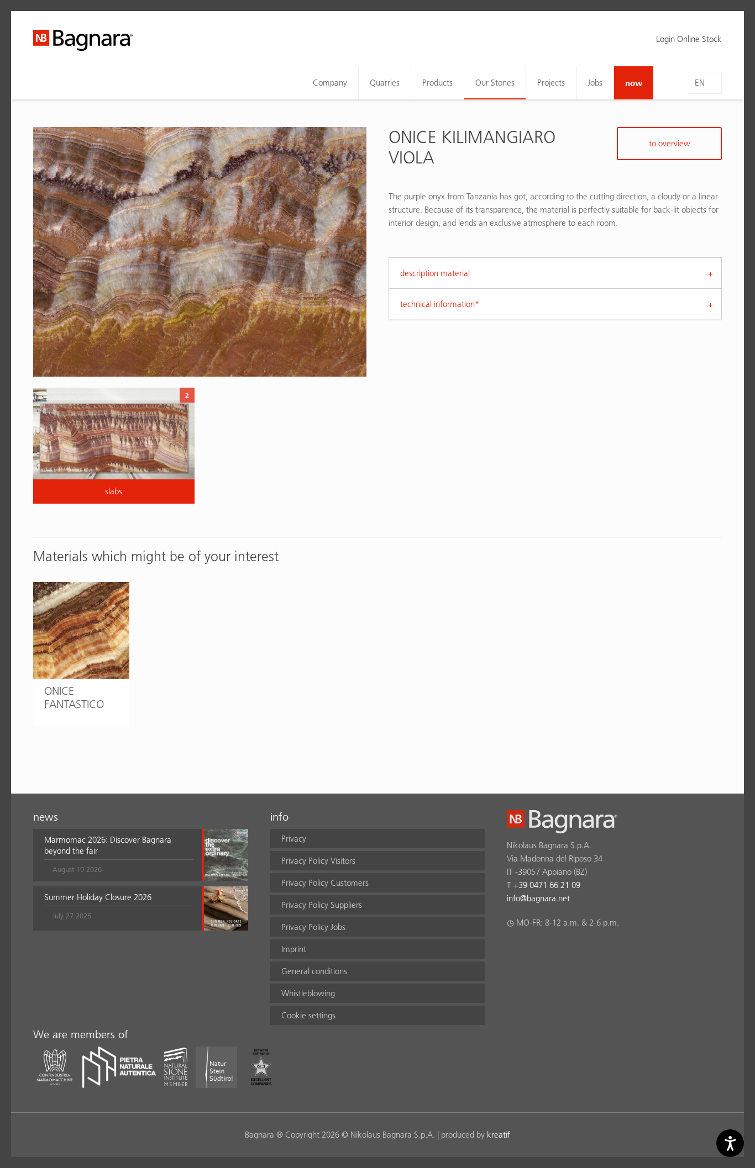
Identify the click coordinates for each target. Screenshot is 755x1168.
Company (330, 82)
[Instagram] (534, 951)
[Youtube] (578, 951)
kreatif (498, 1134)
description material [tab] (435, 273)
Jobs (595, 82)
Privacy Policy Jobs (313, 927)
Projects (551, 82)
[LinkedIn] (556, 951)
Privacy (293, 838)
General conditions (314, 971)
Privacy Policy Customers (325, 883)
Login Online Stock (689, 39)
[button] (118, 855)
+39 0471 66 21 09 (546, 885)
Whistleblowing (308, 993)
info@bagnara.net (538, 898)
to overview (669, 143)
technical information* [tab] (439, 304)
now (633, 82)
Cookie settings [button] (308, 1015)
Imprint (293, 949)
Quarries (385, 82)
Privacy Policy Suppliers (321, 905)
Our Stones (495, 82)
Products (437, 82)
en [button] (700, 82)
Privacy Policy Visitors (318, 860)
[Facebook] (513, 951)
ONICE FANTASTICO (74, 697)
